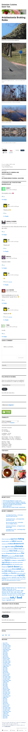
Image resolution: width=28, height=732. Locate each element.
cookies (10, 544)
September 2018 (7, 680)
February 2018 (6, 689)
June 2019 (5, 668)
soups (6, 575)
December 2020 (7, 645)
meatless (10, 558)
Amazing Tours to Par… (11, 529)
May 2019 (5, 670)
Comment (21, 357)
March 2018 (5, 688)
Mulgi (14, 558)
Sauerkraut (4, 595)
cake (10, 541)
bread (23, 587)
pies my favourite (15, 564)
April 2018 (5, 687)
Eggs (22, 590)
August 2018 (6, 681)
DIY (22, 544)
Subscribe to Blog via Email (10, 604)
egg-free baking (10, 546)
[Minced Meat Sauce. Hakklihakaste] (20, 460)
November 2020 (7, 647)
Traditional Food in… (11, 519)
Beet (16, 587)
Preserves (4, 566)
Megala (8, 256)
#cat (3, 539)
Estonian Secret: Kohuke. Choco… (14, 523)
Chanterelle (9, 589)
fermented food (11, 553)
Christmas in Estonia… (11, 526)
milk (15, 592)
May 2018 (5, 685)
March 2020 (6, 657)
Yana (7, 325)
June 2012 (5, 718)
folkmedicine (18, 553)
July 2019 (5, 667)
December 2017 (6, 692)
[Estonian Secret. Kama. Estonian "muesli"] (20, 476)
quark (23, 593)
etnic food (13, 551)
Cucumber (17, 590)
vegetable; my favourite (6, 577)
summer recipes (13, 575)
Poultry (19, 593)
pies (8, 564)
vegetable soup (15, 577)
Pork (11, 593)
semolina (10, 595)
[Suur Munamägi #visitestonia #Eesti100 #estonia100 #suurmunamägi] (20, 488)
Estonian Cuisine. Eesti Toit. (9, 5)
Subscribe (5, 616)
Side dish (7, 571)
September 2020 (7, 649)
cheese (14, 589)
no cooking (18, 560)
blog (3, 541)
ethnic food (18, 549)
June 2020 (5, 653)
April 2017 (5, 702)
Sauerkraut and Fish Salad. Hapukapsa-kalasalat (14, 503)
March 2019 (5, 672)
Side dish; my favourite (16, 571)
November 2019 (6, 662)
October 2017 (6, 694)
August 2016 (6, 712)
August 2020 (6, 650)
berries (20, 587)
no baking (12, 560)
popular (21, 564)
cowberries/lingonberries (8, 590)
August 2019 (6, 666)
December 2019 (6, 661)
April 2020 (5, 656)
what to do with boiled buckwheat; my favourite (16, 578)
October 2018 (6, 679)
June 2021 (5, 643)
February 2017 (6, 705)
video (21, 577)
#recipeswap (7, 539)
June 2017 (5, 699)
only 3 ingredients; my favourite (16, 562)
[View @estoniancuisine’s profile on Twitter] (3, 635)
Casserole (19, 541)
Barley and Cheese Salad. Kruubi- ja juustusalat (14, 507)
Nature (11, 167)
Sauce (23, 569)
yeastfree (19, 580)
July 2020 (5, 652)
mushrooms (19, 592)
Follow (4, 389)
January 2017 (6, 706)
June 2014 (5, 716)
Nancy (8, 188)
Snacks (13, 573)
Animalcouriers (11, 221)
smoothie (9, 573)
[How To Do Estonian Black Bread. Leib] (8, 460)
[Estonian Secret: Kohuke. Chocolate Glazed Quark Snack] (20, 468)
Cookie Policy (7, 726)
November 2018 (6, 678)
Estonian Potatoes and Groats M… (14, 515)
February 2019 (6, 674)
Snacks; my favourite (20, 573)
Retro (14, 569)
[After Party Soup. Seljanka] (8, 472)
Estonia (8, 165)
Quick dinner (14, 566)
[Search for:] (14, 365)
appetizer (14, 539)
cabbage (4, 589)
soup (3, 575)
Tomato (4, 600)
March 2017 (5, 703)
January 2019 (6, 675)
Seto (3, 571)
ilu (9, 592)
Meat (12, 592)
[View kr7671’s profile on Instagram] (6, 635)
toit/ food (16, 597)
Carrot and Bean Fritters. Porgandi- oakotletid (14, 502)
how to (4, 558)
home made (19, 556)
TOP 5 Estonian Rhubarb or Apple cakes (12, 500)
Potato (15, 593)
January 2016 (6, 715)
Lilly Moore (10, 290)
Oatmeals (4, 593)
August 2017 (6, 697)
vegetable (21, 575)
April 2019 (5, 671)
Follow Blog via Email (9, 377)
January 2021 (6, 644)
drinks (3, 546)
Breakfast (6, 541)
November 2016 (6, 708)
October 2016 (6, 710)
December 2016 (6, 707)
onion (8, 593)
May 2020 (5, 654)
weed (13, 600)
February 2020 (6, 658)
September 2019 (7, 665)
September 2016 (7, 711)
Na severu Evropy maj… (11, 522)
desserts (17, 543)
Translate (12, 422)
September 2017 (7, 696)
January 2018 (6, 690)
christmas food (5, 543)
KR (14, 164)
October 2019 (6, 663)
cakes (13, 541)
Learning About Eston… (11, 515)
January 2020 (6, 659)
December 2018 (6, 676)
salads (18, 569)
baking (21, 539)
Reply (5, 199)
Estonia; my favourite (7, 548)
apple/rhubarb (6, 587)
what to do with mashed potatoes (9, 580)
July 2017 (5, 698)
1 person (10, 281)
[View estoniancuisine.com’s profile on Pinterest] (9, 635)
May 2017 (5, 701)
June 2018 (5, 684)
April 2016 (5, 714)
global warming (11, 556)
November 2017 (6, 693)
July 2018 (5, 683)
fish (7, 592)
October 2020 (6, 648)
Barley (13, 587)
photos (4, 564)
